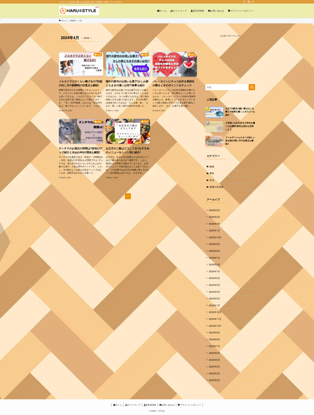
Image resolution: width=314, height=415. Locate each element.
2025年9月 (214, 244)
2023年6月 (214, 352)
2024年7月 (214, 271)
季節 (211, 173)
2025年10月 (215, 237)
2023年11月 (215, 318)
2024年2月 (214, 298)
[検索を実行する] (252, 87)
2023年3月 (214, 373)
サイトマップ (134, 404)
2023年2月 (214, 380)
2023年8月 (214, 339)
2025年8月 (214, 250)
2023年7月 (214, 346)
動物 (211, 166)
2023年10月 (215, 325)
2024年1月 (214, 305)
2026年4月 (214, 216)
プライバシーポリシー (190, 404)
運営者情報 (151, 404)
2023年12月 (215, 312)
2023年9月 (214, 332)
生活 (211, 180)
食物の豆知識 (216, 186)
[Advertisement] (230, 57)
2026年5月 (214, 210)
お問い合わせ (168, 404)
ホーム (118, 404)
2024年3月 (214, 291)
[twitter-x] (244, 2)
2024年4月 (214, 284)
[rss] (249, 2)
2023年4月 (214, 366)
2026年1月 (214, 230)
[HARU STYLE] (79, 10)
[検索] (253, 2)
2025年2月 (214, 264)
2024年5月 (214, 278)
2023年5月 (214, 359)
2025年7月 (214, 257)
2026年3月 (214, 223)
